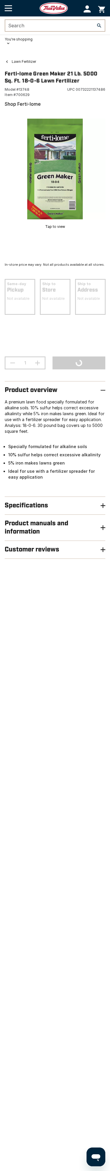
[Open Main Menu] (8, 8)
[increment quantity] (37, 363)
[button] (87, 9)
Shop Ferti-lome (23, 104)
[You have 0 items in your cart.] (101, 8)
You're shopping (19, 39)
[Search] (99, 25)
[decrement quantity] (12, 363)
